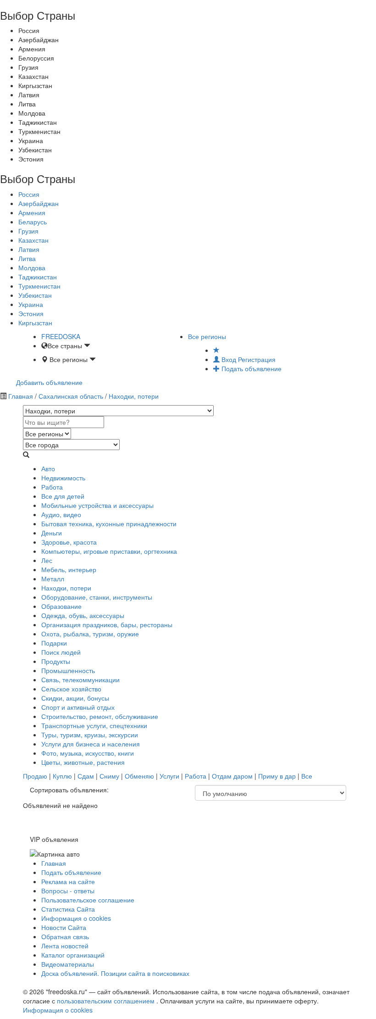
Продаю (35, 775)
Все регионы (207, 336)
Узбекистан (35, 295)
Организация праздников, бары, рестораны (106, 624)
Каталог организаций (73, 954)
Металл (52, 578)
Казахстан (33, 240)
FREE (60, 336)
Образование (61, 606)
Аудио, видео (61, 514)
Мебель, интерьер (68, 569)
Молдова (31, 267)
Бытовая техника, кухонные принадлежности (109, 523)
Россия (28, 194)
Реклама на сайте (68, 881)
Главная (20, 396)
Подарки (54, 642)
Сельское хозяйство (71, 688)
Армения (31, 212)
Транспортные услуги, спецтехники (94, 725)
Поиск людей (61, 652)
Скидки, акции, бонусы (75, 697)
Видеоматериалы (67, 964)
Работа (52, 486)
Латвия (28, 249)
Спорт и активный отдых (78, 707)
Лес (46, 560)
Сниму (109, 775)
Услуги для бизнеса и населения (90, 743)
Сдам (85, 775)
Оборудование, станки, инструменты (96, 596)
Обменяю (139, 775)
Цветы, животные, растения (83, 762)
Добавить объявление (49, 382)
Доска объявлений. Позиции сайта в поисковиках (115, 973)
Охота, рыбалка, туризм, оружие (90, 633)
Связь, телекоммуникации (80, 679)
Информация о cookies (76, 918)
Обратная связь (65, 936)
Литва (27, 258)
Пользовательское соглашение (87, 899)
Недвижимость (63, 477)
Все (306, 775)
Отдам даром (232, 775)
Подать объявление (251, 368)
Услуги (169, 775)
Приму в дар (277, 775)
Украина (30, 304)
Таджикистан (37, 276)
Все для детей (62, 496)
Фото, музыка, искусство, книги (87, 752)
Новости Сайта (63, 927)
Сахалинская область (71, 396)
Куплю (62, 775)
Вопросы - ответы (67, 890)
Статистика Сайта (68, 908)
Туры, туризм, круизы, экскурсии (89, 734)
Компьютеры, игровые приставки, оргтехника (109, 551)
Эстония (31, 313)
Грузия (28, 230)
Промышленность (68, 670)
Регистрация (257, 359)
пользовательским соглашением (106, 1000)
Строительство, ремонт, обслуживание (99, 716)
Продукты (55, 661)
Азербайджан (38, 203)
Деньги (51, 532)
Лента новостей (64, 945)
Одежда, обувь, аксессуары (82, 615)
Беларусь (32, 221)
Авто (48, 468)
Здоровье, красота (69, 541)
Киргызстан (35, 322)
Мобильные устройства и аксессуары (97, 505)
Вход (229, 359)
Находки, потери (133, 396)
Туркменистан (39, 285)
